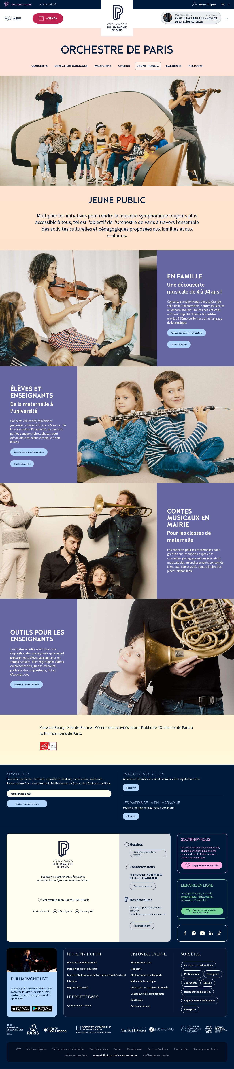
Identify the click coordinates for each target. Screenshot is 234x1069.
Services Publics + (158, 1049)
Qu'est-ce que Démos (79, 1005)
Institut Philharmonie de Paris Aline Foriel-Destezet (96, 975)
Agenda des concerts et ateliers (186, 332)
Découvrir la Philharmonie (82, 962)
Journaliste (190, 982)
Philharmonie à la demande (146, 975)
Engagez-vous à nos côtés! (206, 865)
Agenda (51, 18)
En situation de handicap (198, 965)
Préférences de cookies (156, 1055)
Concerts (39, 66)
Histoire (195, 66)
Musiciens (103, 66)
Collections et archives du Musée (149, 987)
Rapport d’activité (77, 987)
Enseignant (212, 974)
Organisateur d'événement (199, 1000)
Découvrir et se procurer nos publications (204, 911)
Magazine (136, 968)
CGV (18, 1049)
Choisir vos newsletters (27, 803)
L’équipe (72, 981)
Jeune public (148, 66)
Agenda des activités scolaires (29, 452)
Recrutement (134, 1049)
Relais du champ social (197, 991)
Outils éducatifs (179, 344)
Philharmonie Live (141, 962)
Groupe (208, 982)
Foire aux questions (76, 1055)
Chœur (124, 66)
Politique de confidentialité (68, 1049)
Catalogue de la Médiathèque (147, 993)
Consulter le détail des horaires (144, 853)
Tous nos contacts (142, 886)
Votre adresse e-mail (21, 793)
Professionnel (192, 974)
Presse (117, 1049)
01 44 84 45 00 (154, 874)
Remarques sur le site (205, 1049)
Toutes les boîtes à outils (26, 684)
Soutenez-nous (21, 4)
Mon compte (207, 4)
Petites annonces (141, 1006)
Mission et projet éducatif (82, 968)
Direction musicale (71, 66)
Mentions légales (36, 1049)
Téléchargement (141, 925)
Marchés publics (98, 1049)
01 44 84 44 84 (149, 878)
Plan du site (181, 1049)
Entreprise (190, 1009)
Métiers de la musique (143, 981)
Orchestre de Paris (117, 50)
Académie (174, 66)
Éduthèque (137, 1000)
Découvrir (131, 787)
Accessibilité (48, 4)
